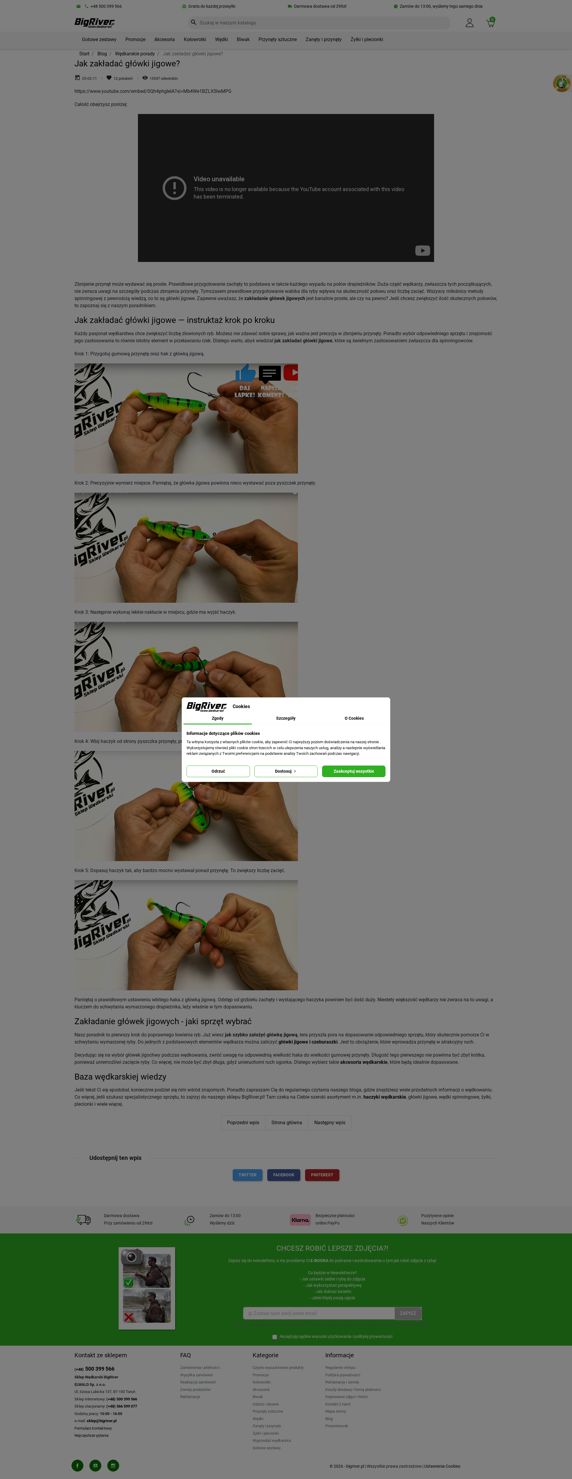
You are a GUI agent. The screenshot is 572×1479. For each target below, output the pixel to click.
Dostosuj (284, 771)
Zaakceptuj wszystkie (354, 771)
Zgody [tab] (217, 718)
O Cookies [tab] (354, 718)
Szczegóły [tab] (286, 718)
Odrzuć (218, 771)
